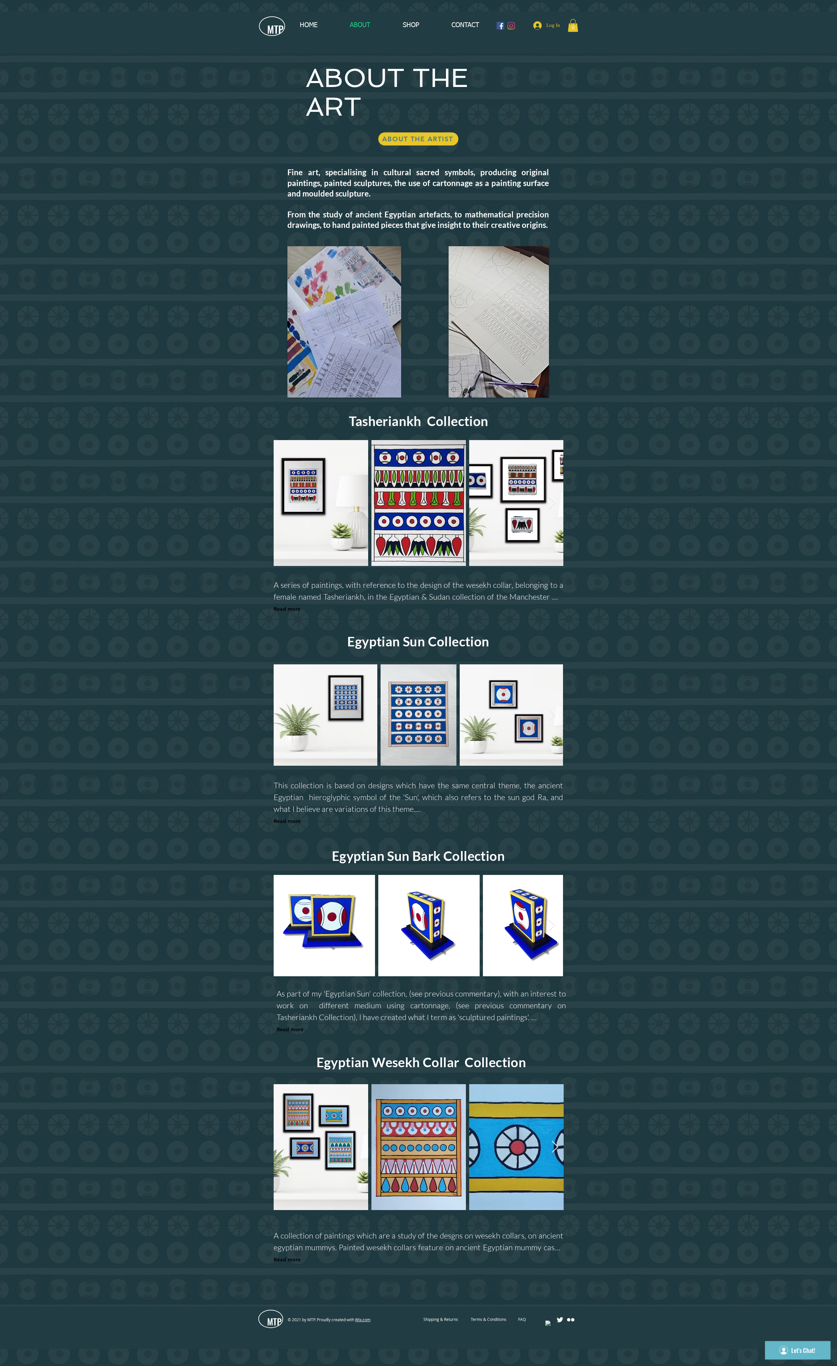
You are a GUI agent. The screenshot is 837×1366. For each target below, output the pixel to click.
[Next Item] (552, 503)
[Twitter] (560, 1319)
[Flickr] (570, 1319)
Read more (287, 609)
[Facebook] (500, 25)
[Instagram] (511, 25)
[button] (573, 25)
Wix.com (362, 1319)
